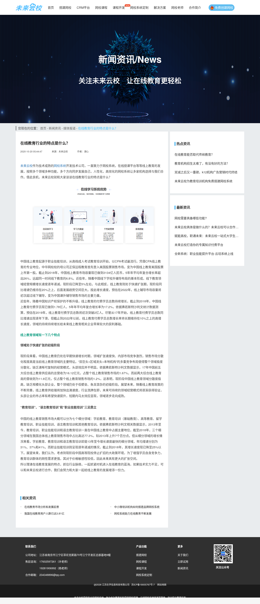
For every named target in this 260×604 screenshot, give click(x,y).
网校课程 (101, 7)
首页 (51, 7)
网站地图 (161, 584)
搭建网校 (65, 7)
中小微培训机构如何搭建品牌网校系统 (137, 507)
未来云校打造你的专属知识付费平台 (199, 245)
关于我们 (183, 555)
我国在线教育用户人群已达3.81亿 (44, 513)
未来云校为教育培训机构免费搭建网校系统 (203, 181)
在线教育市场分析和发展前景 (41, 507)
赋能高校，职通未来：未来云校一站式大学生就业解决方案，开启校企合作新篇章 (207, 236)
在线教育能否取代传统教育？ (194, 154)
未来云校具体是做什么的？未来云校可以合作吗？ (207, 227)
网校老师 (177, 7)
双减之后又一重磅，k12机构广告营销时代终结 (206, 172)
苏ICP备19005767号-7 (143, 584)
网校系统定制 (139, 7)
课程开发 (119, 7)
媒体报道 (69, 128)
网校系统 (60, 165)
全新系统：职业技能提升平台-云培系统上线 (204, 254)
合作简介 (195, 7)
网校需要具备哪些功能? (191, 218)
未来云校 (26, 165)
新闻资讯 (55, 128)
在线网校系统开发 (149, 597)
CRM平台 (83, 7)
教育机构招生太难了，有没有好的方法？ (202, 163)
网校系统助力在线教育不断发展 (133, 513)
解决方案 (160, 7)
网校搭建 (133, 597)
